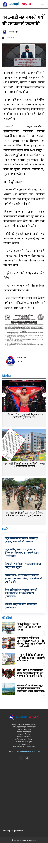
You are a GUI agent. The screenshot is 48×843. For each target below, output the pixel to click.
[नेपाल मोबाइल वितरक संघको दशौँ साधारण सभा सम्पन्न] (8, 628)
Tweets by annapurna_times (13, 830)
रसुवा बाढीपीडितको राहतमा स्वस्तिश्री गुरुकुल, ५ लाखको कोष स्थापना (24, 465)
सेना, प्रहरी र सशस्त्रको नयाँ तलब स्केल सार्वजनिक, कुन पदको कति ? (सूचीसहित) (30, 673)
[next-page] (44, 395)
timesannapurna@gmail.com (28, 751)
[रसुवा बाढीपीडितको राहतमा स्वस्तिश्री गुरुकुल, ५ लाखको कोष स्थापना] (24, 445)
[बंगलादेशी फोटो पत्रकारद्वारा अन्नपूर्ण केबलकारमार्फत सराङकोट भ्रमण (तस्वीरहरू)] (8, 689)
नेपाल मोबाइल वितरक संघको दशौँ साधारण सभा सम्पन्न (29, 627)
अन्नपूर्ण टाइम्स (13, 32)
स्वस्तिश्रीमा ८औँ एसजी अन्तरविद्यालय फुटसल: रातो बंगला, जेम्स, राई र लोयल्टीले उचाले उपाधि (23, 578)
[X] (21, 361)
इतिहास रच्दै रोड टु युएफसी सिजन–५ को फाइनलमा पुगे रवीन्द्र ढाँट (24, 415)
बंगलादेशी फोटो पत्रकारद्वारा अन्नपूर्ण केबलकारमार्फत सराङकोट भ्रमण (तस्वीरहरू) (21, 593)
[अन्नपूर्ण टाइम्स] (5, 31)
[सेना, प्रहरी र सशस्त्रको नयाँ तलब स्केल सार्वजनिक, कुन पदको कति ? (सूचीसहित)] (8, 674)
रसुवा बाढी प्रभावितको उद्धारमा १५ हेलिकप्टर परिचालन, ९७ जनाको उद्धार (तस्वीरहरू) (24, 514)
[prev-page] (3, 395)
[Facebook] (18, 361)
